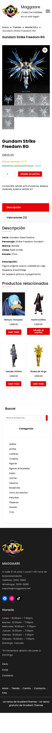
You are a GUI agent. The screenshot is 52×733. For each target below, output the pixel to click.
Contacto (7, 675)
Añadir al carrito (30, 174)
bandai (44, 186)
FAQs (5, 670)
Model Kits (21, 186)
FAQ (4, 693)
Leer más (13, 332)
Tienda (15, 688)
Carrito (27, 688)
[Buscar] (47, 418)
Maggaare (30, 7)
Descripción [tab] (14, 207)
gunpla (17, 189)
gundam (7, 189)
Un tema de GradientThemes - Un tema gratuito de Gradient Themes (26, 703)
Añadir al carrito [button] (38, 331)
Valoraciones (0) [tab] (17, 217)
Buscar (10, 408)
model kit (27, 189)
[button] (45, 50)
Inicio (5, 664)
